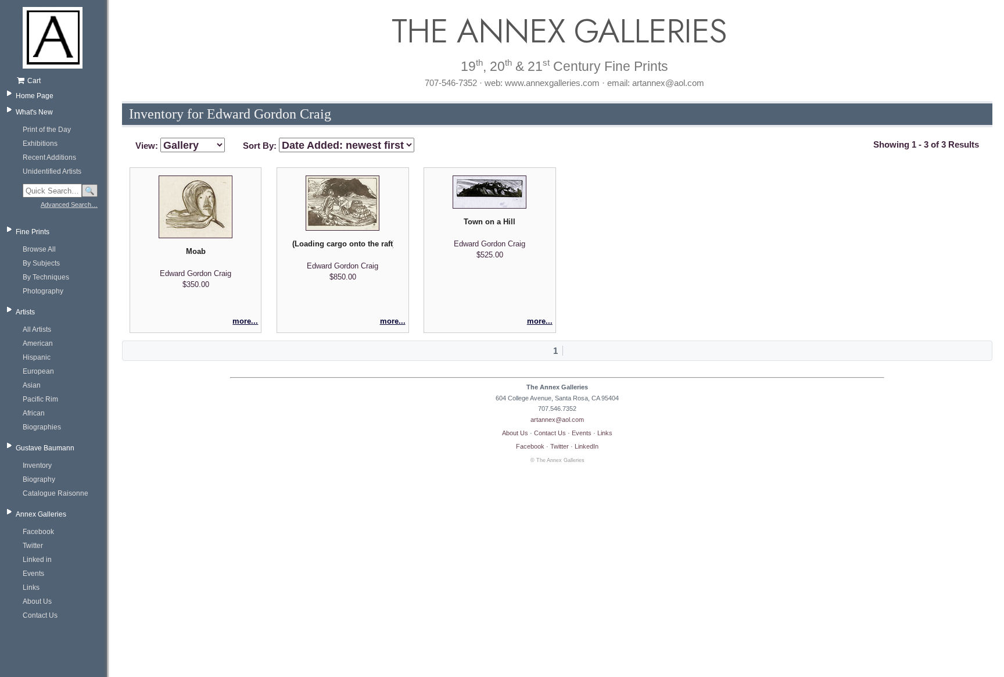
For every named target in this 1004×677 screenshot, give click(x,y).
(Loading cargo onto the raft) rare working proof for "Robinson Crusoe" (342, 243)
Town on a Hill (489, 221)
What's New (34, 112)
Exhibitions (40, 143)
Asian (32, 385)
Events (33, 573)
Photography (43, 291)
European (38, 371)
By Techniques (46, 277)
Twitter (33, 546)
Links (31, 587)
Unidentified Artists (52, 171)
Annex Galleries (41, 514)
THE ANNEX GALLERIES (557, 31)
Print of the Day (47, 130)
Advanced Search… (69, 204)
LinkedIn (586, 446)
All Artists (37, 329)
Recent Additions (49, 157)
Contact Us (40, 615)
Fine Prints (32, 232)
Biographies (42, 427)
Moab (196, 251)
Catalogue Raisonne (55, 493)
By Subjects (41, 263)
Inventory (37, 465)
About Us (37, 601)
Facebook (38, 532)
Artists (25, 312)
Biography (39, 479)
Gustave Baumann (45, 448)
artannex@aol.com (557, 419)
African (34, 413)
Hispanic (37, 357)
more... (245, 321)
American (38, 343)
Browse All (39, 249)
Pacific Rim (40, 399)
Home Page (34, 96)
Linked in (37, 560)
